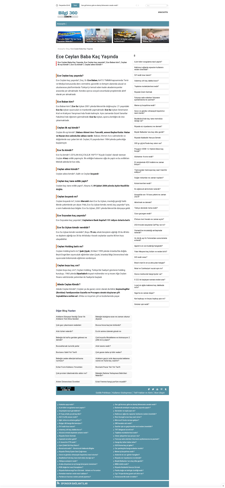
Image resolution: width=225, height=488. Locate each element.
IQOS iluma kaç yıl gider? (124, 445)
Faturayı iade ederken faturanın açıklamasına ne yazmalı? (137, 439)
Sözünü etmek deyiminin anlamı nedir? (73, 433)
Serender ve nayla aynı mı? (125, 411)
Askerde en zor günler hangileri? (127, 455)
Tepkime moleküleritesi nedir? (126, 433)
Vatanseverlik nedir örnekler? (126, 477)
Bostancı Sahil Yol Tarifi (66, 352)
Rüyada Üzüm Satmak (67, 436)
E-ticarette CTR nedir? (67, 442)
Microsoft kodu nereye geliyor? (127, 420)
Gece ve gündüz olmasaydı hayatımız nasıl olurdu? (78, 455)
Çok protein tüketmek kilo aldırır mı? (71, 373)
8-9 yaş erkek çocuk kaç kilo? (70, 414)
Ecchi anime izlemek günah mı (108, 331)
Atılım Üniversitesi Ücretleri (68, 382)
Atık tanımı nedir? (103, 346)
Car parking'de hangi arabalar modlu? (129, 448)
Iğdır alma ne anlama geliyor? (70, 420)
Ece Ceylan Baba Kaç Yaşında (82, 49)
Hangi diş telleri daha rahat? (126, 442)
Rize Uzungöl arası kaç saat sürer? (128, 417)
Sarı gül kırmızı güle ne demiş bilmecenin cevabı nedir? (99, 5)
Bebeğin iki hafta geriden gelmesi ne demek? (71, 338)
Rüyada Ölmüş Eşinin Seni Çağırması (73, 452)
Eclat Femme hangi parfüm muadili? (111, 382)
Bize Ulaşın (159, 392)
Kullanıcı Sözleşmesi (122, 392)
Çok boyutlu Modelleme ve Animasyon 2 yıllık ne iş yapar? (113, 338)
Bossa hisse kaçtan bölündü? (108, 325)
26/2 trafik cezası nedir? (68, 417)
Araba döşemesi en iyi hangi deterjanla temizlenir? (78, 464)
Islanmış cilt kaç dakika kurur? (70, 430)
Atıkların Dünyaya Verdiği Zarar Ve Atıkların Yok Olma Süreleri (70, 318)
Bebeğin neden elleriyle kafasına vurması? (69, 359)
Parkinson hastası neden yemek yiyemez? (75, 477)
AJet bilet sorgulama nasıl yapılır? (72, 408)
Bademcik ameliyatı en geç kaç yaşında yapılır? (133, 408)
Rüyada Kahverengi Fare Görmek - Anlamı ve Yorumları (80, 470)
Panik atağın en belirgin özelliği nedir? (129, 470)
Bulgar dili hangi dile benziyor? (70, 423)
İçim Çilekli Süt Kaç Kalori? (69, 445)
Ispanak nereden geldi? (68, 439)
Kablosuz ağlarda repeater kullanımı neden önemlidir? (136, 414)
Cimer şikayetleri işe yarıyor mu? (127, 436)
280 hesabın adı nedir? (123, 423)
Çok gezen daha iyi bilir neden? (109, 352)
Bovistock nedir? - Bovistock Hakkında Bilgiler (76, 448)
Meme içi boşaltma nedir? (125, 452)
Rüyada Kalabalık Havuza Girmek (127, 467)
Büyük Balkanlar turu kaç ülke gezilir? (129, 461)
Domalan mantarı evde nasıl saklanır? (73, 474)
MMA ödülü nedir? (122, 464)
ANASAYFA (163, 12)
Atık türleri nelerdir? (64, 331)
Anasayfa (61, 24)
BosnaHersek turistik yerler (67, 346)
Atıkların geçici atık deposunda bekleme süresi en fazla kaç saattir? (112, 359)
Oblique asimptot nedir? (68, 461)
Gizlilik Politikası (103, 392)
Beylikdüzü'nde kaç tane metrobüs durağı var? (77, 458)
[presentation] (136, 5)
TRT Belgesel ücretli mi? (124, 430)
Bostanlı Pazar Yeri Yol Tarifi (108, 367)
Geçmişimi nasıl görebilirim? (69, 411)
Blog (68, 49)
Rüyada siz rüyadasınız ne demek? (128, 458)
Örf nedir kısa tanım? (67, 426)
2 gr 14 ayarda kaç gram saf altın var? (129, 474)
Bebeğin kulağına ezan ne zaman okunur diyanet (113, 318)
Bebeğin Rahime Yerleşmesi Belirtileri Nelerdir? (111, 374)
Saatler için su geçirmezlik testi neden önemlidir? (134, 426)
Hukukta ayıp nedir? (66, 404)
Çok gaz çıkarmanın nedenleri (68, 325)
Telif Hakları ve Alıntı (143, 392)
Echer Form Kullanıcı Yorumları (69, 367)
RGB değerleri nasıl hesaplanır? (71, 467)
